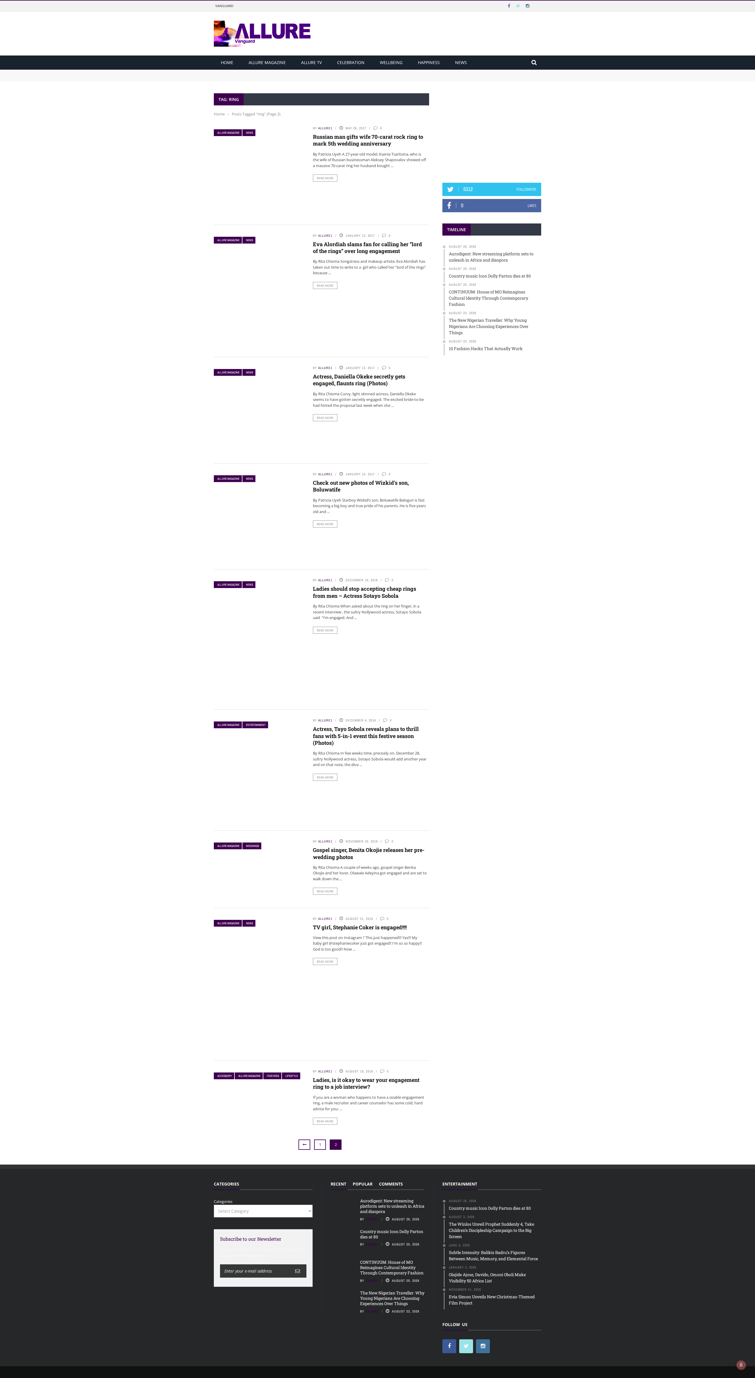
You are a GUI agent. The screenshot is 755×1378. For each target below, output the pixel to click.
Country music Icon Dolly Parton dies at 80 (253, 78)
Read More (325, 178)
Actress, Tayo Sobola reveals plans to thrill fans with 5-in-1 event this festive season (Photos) (366, 735)
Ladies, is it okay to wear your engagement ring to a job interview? (366, 1083)
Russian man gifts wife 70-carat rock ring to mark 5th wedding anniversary (368, 140)
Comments (391, 1184)
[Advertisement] (492, 130)
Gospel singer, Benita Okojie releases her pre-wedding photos (368, 853)
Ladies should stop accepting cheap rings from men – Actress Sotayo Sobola (364, 592)
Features (273, 1076)
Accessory (224, 1076)
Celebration (351, 62)
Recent (338, 1184)
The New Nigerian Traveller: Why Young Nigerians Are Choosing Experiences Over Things (392, 1298)
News (461, 62)
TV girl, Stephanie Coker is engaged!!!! (360, 927)
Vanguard (224, 6)
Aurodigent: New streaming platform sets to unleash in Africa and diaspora (282, 72)
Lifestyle (291, 1076)
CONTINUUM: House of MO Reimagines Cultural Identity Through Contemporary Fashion (392, 1267)
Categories (223, 1201)
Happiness (429, 62)
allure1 (325, 128)
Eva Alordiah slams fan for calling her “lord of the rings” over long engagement (367, 247)
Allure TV (311, 62)
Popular (362, 1184)
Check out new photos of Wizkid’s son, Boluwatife (361, 486)
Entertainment (256, 725)
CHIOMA (372, 1219)
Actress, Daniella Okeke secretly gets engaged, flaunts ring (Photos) (359, 380)
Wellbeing (391, 62)
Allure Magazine (267, 62)
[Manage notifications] (741, 1365)
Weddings (252, 846)
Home (227, 62)
